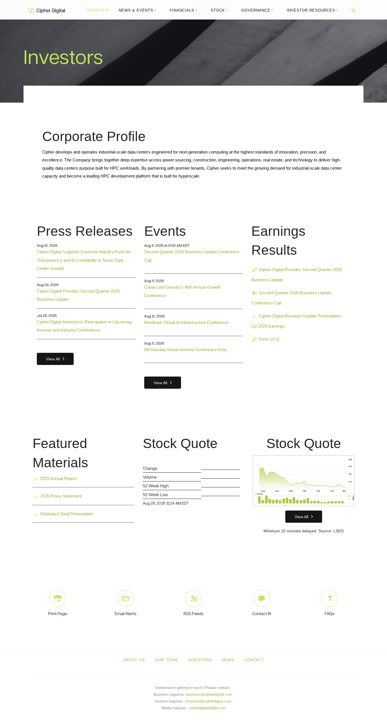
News (228, 660)
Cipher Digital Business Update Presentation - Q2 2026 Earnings (297, 321)
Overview (97, 10)
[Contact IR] (261, 598)
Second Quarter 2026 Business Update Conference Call (291, 297)
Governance (255, 10)
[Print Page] (57, 598)
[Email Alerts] (125, 598)
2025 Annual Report (58, 478)
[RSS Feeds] (193, 598)
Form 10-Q (269, 339)
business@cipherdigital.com (209, 694)
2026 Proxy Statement (61, 496)
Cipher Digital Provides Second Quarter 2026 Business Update (296, 274)
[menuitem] (97, 10)
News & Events (136, 10)
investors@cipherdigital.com (208, 701)
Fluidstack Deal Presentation (66, 513)
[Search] (351, 10)
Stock (218, 10)
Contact (254, 660)
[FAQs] (329, 598)
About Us (134, 660)
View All (53, 359)
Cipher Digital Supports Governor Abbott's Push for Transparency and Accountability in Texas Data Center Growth (84, 260)
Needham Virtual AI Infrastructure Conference (186, 322)
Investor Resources (311, 10)
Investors (200, 660)
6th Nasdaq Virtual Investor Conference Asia (185, 349)
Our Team (166, 660)
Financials (182, 10)
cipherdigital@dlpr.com (207, 708)
